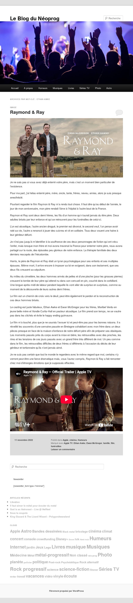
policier (28, 562)
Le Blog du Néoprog (34, 18)
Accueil (15, 88)
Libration (15, 502)
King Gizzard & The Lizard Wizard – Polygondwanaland (40, 516)
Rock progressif (28, 568)
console (30, 539)
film (112, 443)
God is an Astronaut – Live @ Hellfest (30, 509)
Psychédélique (70, 562)
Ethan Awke (79, 443)
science (53, 569)
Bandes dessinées (47, 531)
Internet (18, 547)
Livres (71, 88)
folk (77, 539)
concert (16, 538)
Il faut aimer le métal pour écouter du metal (33, 505)
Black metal (69, 531)
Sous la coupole (19, 513)
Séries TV (84, 88)
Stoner (94, 569)
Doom (71, 539)
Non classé (78, 555)
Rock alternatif (89, 562)
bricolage (82, 531)
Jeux (39, 547)
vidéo (48, 576)
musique (76, 546)
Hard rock (84, 539)
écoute (70, 576)
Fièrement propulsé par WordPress (66, 590)
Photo (98, 88)
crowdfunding (46, 539)
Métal (31, 555)
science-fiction (74, 569)
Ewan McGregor (94, 443)
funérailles (56, 446)
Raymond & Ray (27, 112)
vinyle (58, 576)
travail (21, 576)
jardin (30, 547)
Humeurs (42, 88)
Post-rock (54, 562)
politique (40, 561)
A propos (28, 88)
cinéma (73, 439)
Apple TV (68, 443)
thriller (13, 576)
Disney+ (62, 539)
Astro (109, 88)
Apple (65, 439)
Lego (47, 547)
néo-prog (92, 555)
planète (16, 561)
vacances (35, 576)
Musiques (58, 88)
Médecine (18, 555)
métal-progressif (52, 555)
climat (107, 531)
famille (106, 443)
